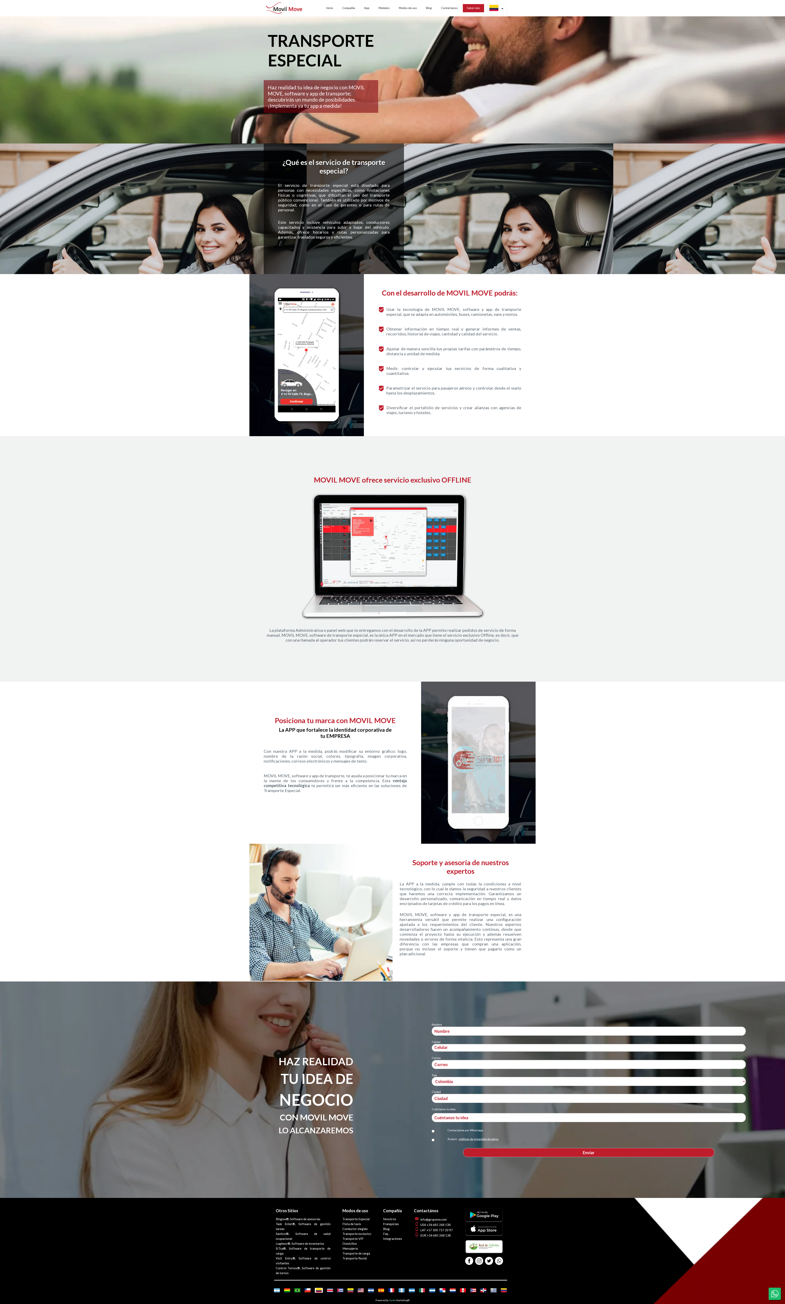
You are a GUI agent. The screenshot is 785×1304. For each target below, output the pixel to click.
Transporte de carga (356, 1253)
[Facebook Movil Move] (469, 1261)
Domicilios (349, 1243)
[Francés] (391, 1290)
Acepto (473, 1139)
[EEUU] (361, 1290)
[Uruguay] (494, 1290)
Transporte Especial (356, 1219)
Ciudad (437, 1091)
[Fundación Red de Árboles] (484, 1251)
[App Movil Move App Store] (484, 1233)
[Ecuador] (350, 1290)
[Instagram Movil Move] (479, 1261)
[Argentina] (277, 1290)
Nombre (438, 1024)
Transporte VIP (352, 1238)
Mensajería (350, 1248)
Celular (437, 1042)
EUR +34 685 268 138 (435, 1235)
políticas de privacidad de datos (479, 1139)
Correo (437, 1058)
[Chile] (308, 1290)
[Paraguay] (453, 1290)
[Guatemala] (402, 1290)
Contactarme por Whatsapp (465, 1130)
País (435, 1075)
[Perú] (463, 1290)
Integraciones (392, 1238)
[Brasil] (297, 1290)
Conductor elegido (355, 1229)
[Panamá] (442, 1290)
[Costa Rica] (330, 1290)
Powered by (382, 1300)
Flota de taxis (351, 1224)
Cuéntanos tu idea (443, 1109)
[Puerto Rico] (473, 1290)
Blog (386, 1229)
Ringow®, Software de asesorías (298, 1219)
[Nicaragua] (432, 1290)
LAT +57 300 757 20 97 (436, 1230)
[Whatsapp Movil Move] (499, 1261)
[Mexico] (422, 1290)
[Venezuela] (504, 1290)
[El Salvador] (371, 1290)
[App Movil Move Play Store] (484, 1220)
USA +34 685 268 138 (435, 1225)
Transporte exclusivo (356, 1234)
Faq (385, 1234)
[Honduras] (412, 1290)
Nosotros (389, 1219)
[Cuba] (340, 1290)
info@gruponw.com (433, 1219)
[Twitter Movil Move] (488, 1261)
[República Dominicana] (483, 1290)
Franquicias (391, 1224)
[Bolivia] (287, 1290)
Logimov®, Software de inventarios (300, 1243)
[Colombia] (319, 1290)
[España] (381, 1290)
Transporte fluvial (354, 1258)
